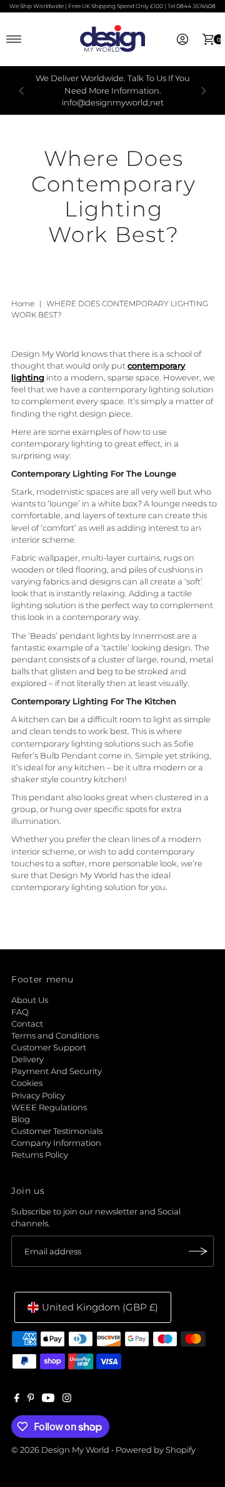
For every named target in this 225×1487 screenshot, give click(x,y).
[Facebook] (16, 1399)
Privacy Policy (38, 1095)
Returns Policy (39, 1155)
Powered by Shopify (156, 1450)
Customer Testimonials (56, 1131)
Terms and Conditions (55, 1035)
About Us (29, 1000)
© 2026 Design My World (60, 1450)
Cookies (26, 1083)
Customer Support (48, 1047)
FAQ (20, 1012)
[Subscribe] (198, 1251)
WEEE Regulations (49, 1107)
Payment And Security (56, 1071)
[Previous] (21, 90)
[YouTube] (48, 1399)
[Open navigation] (14, 39)
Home (22, 303)
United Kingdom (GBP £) (100, 1307)
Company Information (56, 1143)
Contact (27, 1024)
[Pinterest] (31, 1399)
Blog (20, 1119)
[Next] (203, 90)
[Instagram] (66, 1399)
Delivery (27, 1059)
